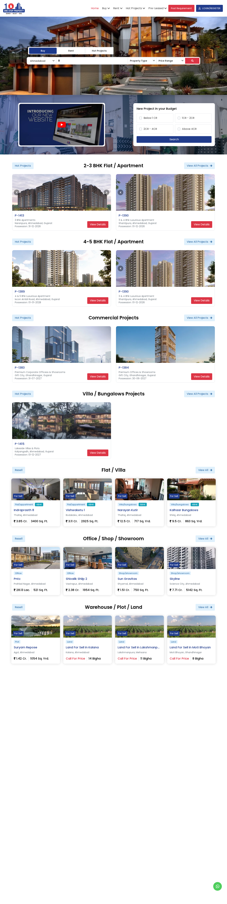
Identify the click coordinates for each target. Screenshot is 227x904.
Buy (43, 50)
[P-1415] (61, 420)
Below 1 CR (150, 118)
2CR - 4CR (150, 129)
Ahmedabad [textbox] (37, 61)
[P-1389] (61, 268)
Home (95, 8)
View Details (98, 224)
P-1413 (19, 215)
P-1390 (124, 215)
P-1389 (20, 291)
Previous (16, 192)
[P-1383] (61, 344)
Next (106, 192)
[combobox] (42, 61)
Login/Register (211, 8)
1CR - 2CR (188, 118)
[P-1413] (61, 192)
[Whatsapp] (217, 886)
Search (174, 139)
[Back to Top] (217, 896)
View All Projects (197, 166)
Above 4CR (189, 129)
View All (203, 470)
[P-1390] (165, 192)
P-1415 (19, 444)
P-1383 (20, 367)
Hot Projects (99, 50)
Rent (71, 50)
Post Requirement (181, 8)
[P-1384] (165, 344)
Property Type (138, 60)
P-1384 (124, 367)
